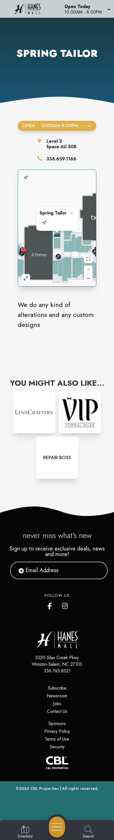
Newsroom (57, 696)
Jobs (57, 703)
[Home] (29, 9)
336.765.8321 (57, 671)
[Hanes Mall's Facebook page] (50, 604)
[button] (87, 9)
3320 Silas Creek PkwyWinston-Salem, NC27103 (57, 660)
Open (50, 125)
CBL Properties (44, 788)
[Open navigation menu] (57, 827)
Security (57, 747)
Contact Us (57, 711)
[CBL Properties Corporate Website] (57, 762)
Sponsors (57, 723)
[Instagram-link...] (34, 412)
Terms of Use (57, 739)
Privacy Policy (57, 731)
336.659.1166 (61, 159)
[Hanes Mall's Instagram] (65, 604)
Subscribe (57, 688)
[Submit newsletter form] (97, 570)
